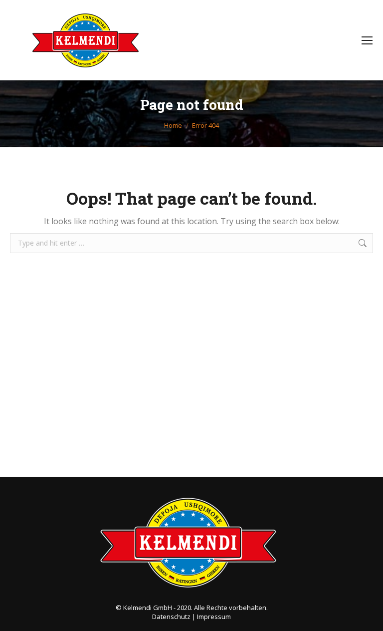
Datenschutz (171, 616)
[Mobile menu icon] (367, 40)
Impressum (214, 616)
